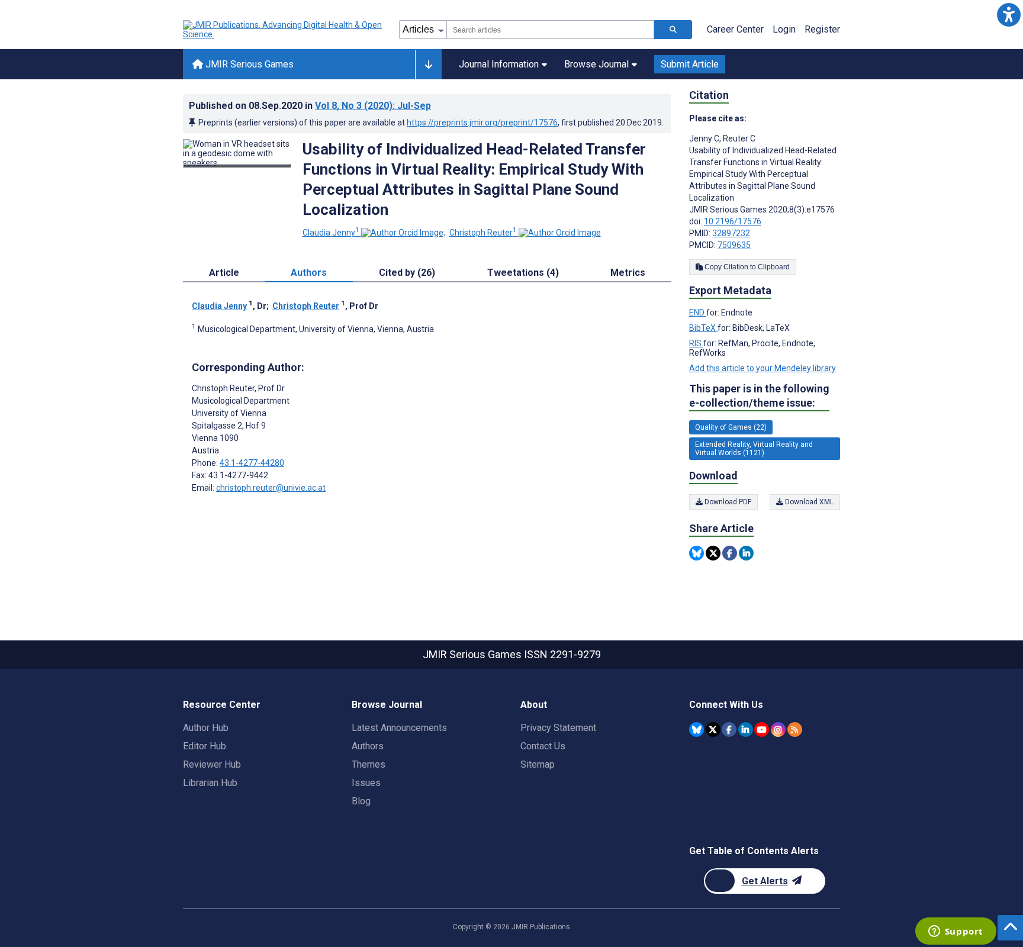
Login (784, 29)
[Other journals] (428, 64)
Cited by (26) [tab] (407, 272)
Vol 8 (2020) (373, 105)
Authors (368, 746)
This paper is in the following (759, 395)
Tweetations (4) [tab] (523, 272)
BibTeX (703, 328)
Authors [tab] (309, 272)
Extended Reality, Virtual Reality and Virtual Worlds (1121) (754, 448)
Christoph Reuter (483, 232)
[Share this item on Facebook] (729, 553)
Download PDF (727, 502)
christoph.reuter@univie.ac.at (271, 487)
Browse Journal (596, 64)
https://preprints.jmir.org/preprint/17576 (482, 122)
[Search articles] (673, 29)
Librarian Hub (210, 782)
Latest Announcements (399, 727)
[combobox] (550, 29)
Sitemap (537, 764)
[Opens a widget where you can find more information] (955, 932)
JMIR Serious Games (248, 64)
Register (822, 29)
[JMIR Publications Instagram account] (778, 729)
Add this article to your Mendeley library (762, 368)
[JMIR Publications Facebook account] (729, 729)
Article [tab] (224, 272)
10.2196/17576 (732, 221)
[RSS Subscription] (794, 729)
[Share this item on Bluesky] (696, 553)
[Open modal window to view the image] (237, 166)
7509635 (734, 245)
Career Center (735, 29)
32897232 (731, 233)
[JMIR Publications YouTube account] (761, 729)
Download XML (808, 502)
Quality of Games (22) (731, 427)
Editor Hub (204, 746)
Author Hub (206, 727)
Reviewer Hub (212, 764)
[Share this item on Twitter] (713, 553)
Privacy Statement (558, 727)
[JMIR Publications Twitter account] (713, 729)
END (697, 312)
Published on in (310, 105)
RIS (696, 343)
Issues (366, 782)
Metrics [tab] (627, 272)
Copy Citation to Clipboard (746, 267)
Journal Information (499, 64)
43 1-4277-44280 (252, 463)
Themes (368, 764)
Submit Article (690, 64)
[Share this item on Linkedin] (746, 553)
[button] (1008, 14)
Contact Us (542, 746)
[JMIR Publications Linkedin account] (745, 729)
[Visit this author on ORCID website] (402, 232)
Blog (361, 801)
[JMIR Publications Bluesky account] (696, 729)
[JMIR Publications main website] (283, 29)
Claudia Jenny (331, 232)
